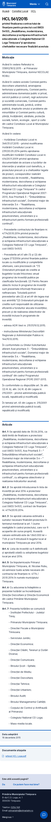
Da (3, 784)
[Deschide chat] (44, 815)
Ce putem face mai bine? (26, 784)
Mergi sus (7, 817)
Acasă (5, 11)
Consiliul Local (20, 11)
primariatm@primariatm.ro (20, 810)
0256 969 (15, 807)
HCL (33, 11)
